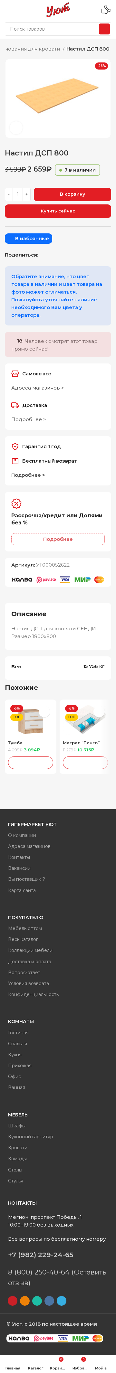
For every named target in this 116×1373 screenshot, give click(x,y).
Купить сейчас (58, 210)
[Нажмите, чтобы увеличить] (16, 127)
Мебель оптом (25, 928)
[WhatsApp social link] (52, 255)
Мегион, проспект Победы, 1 (45, 1217)
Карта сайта (22, 890)
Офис (14, 1076)
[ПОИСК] (104, 29)
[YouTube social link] (12, 1301)
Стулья (15, 1181)
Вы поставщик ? (26, 879)
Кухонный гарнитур (30, 1137)
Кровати (17, 1148)
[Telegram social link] (69, 255)
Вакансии (19, 868)
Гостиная (18, 1033)
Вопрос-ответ (24, 972)
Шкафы (16, 1126)
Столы (15, 1170)
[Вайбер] (77, 255)
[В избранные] (44, 711)
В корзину (72, 194)
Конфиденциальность (33, 994)
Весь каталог (23, 939)
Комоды (17, 1158)
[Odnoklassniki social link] (44, 255)
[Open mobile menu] (7, 9)
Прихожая (20, 1065)
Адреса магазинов (29, 846)
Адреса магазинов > (37, 388)
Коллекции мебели (30, 950)
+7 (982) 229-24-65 (40, 1255)
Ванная (16, 1087)
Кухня (15, 1055)
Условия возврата (28, 983)
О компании (22, 835)
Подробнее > (28, 419)
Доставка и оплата (29, 961)
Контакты (19, 857)
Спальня (17, 1044)
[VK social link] (60, 255)
